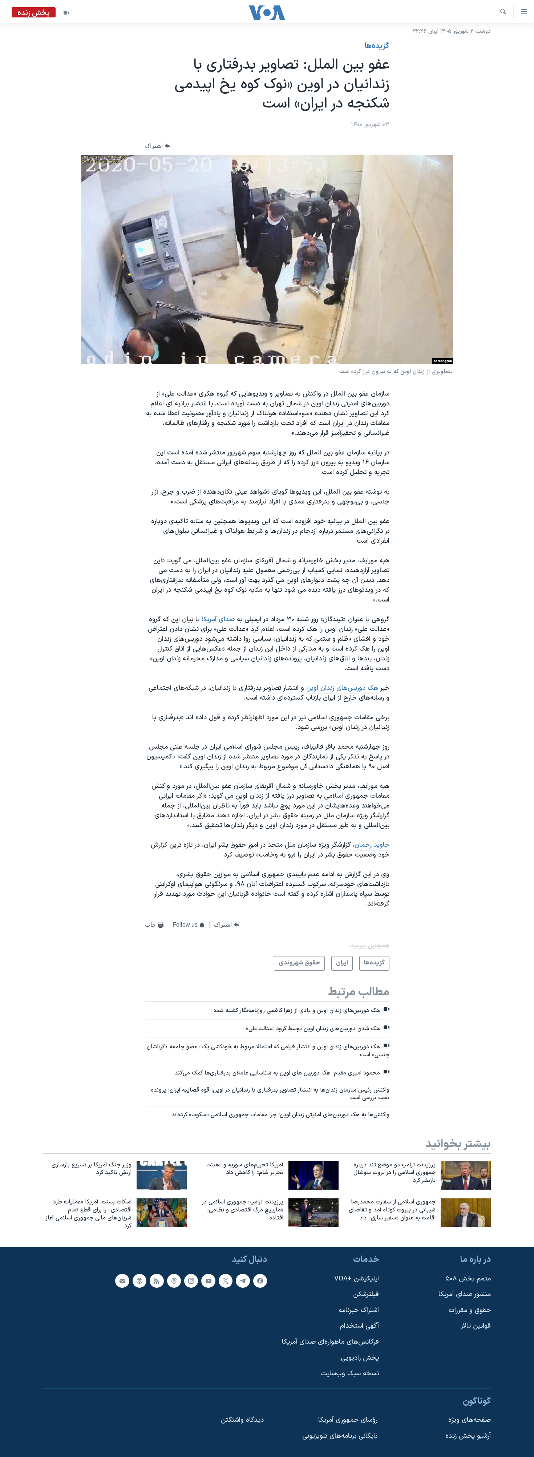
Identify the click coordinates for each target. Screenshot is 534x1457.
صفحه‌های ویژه (469, 1420)
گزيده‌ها (377, 46)
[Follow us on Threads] (174, 1280)
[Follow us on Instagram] (191, 1280)
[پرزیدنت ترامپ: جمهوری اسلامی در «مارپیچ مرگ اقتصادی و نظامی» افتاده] (313, 1212)
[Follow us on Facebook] (260, 1280)
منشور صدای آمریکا (464, 1294)
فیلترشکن (366, 1294)
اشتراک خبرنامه (359, 1310)
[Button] (157, 146)
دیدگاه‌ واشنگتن (242, 1420)
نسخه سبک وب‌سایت (349, 1374)
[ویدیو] (66, 12)
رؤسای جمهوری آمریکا (347, 1420)
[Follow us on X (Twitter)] (225, 1280)
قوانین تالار (476, 1326)
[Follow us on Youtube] (208, 1280)
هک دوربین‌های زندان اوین (342, 688)
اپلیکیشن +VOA (356, 1278)
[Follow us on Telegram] (243, 1280)
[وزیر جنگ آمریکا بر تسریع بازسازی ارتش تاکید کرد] (162, 1175)
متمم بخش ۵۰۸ (468, 1278)
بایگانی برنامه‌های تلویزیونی (339, 1436)
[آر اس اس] (156, 1280)
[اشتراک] (122, 1280)
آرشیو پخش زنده (468, 1436)
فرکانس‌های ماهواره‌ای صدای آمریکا (330, 1342)
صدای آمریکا (218, 619)
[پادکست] (139, 1280)
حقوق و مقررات (470, 1310)
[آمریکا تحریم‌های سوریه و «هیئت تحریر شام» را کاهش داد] (313, 1175)
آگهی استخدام (359, 1326)
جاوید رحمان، (371, 845)
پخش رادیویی (360, 1358)
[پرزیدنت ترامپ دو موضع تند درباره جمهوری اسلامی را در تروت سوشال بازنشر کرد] (466, 1175)
